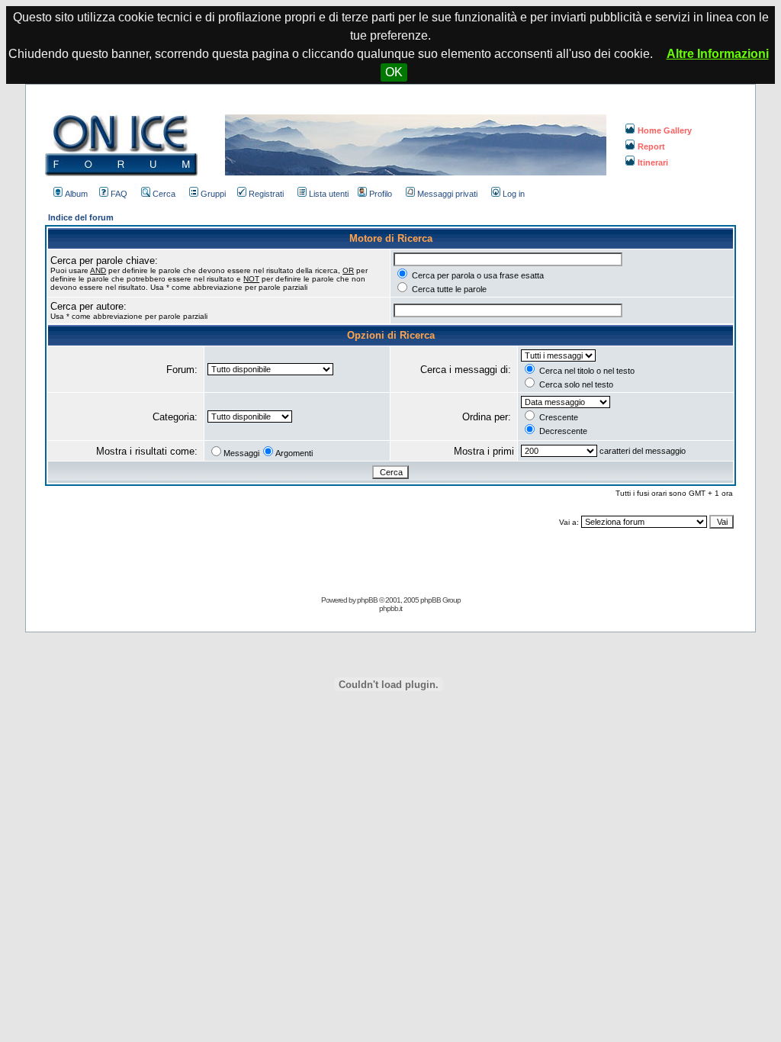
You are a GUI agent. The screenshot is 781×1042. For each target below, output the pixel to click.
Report (651, 146)
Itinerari (653, 162)
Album (76, 193)
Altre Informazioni (718, 53)
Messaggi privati (447, 193)
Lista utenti (329, 193)
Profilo (380, 193)
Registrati (266, 193)
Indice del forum (81, 217)
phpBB (367, 600)
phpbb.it (390, 608)
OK (394, 72)
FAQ (119, 193)
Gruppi (213, 193)
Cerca (164, 193)
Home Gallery (665, 130)
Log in (514, 193)
